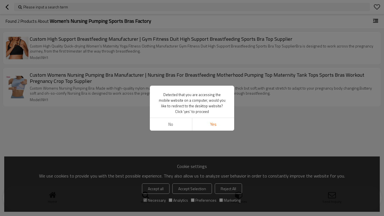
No (170, 124)
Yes (213, 124)
